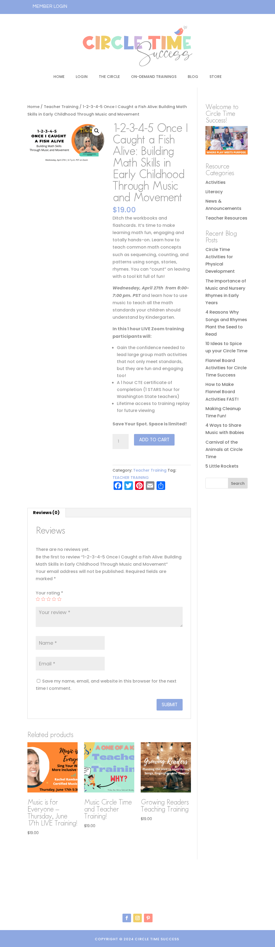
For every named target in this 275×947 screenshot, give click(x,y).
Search (238, 483)
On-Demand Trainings (153, 76)
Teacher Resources (226, 218)
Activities (215, 182)
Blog (193, 76)
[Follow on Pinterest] (148, 918)
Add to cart (154, 439)
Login (82, 76)
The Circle (109, 76)
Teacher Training (61, 106)
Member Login (49, 6)
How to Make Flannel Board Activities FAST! (221, 391)
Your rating (49, 593)
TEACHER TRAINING (131, 477)
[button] (97, 131)
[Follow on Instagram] (137, 918)
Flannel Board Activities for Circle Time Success (226, 367)
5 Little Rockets (221, 466)
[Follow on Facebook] (126, 918)
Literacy (214, 192)
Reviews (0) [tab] (46, 513)
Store (215, 76)
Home (58, 76)
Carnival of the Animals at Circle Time (224, 449)
